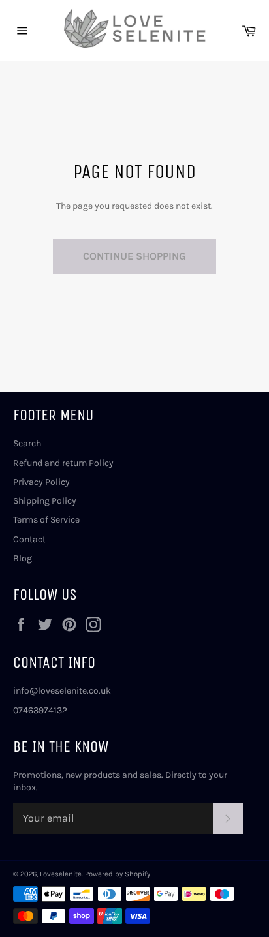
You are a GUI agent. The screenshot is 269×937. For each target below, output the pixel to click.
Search (27, 443)
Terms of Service (46, 519)
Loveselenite (61, 874)
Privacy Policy (41, 481)
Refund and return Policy (63, 462)
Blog (22, 558)
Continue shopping (134, 256)
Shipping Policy (44, 500)
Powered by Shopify (117, 874)
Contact (29, 539)
